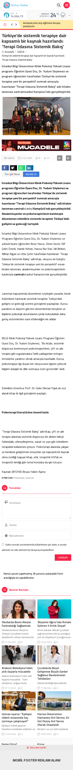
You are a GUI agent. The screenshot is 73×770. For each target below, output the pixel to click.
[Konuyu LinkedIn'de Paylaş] (29, 167)
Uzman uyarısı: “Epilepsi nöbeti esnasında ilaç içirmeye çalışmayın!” (17, 717)
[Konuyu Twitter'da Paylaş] (13, 167)
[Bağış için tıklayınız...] (36, 149)
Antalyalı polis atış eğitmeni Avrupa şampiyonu (41, 24)
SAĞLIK (20, 52)
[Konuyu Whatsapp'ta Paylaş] (21, 167)
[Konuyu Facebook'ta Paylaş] (5, 167)
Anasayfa (9, 52)
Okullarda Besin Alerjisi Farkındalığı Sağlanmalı (16, 623)
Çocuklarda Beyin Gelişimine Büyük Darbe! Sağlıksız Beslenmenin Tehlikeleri (52, 673)
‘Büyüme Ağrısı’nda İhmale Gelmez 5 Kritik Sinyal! (54, 623)
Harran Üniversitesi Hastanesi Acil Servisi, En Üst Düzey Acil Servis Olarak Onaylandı (53, 719)
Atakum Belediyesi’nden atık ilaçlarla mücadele (17, 669)
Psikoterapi (19, 478)
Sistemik (29, 478)
